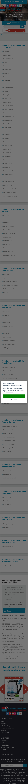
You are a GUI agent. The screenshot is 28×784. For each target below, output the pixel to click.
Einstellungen (9, 391)
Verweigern (14, 399)
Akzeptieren (14, 396)
